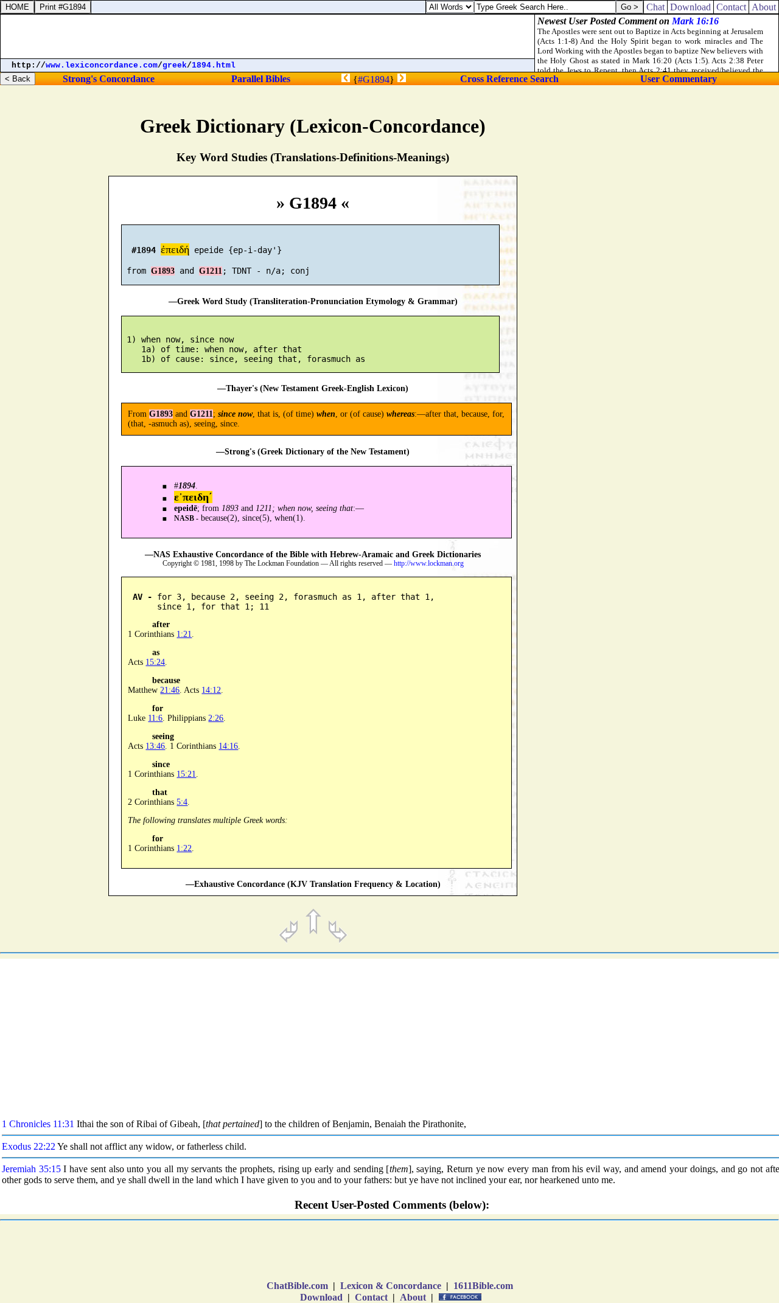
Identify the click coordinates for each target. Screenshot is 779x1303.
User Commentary (678, 79)
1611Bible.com (483, 1285)
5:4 (181, 802)
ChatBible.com (297, 1285)
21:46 (170, 690)
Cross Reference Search (509, 79)
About (412, 1297)
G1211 (210, 271)
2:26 (215, 718)
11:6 (155, 718)
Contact (371, 1297)
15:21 (186, 774)
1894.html (214, 65)
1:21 (184, 634)
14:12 (211, 690)
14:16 (228, 746)
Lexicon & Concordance (391, 1285)
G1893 (163, 271)
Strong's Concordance (109, 79)
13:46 (155, 746)
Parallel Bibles (260, 79)
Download (321, 1297)
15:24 (155, 662)
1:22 (184, 848)
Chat (655, 7)
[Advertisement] (702, 514)
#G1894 (374, 79)
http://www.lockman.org (429, 564)
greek (174, 65)
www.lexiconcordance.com (102, 65)
